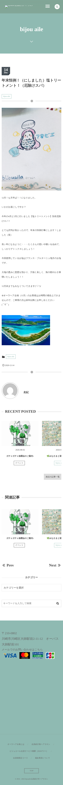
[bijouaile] (19, 6)
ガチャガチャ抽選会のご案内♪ (20, 456)
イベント (19, 463)
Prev (10, 565)
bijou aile (6, 96)
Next (52, 565)
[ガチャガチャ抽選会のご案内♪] (20, 433)
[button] (57, 6)
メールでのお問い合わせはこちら (22, 649)
